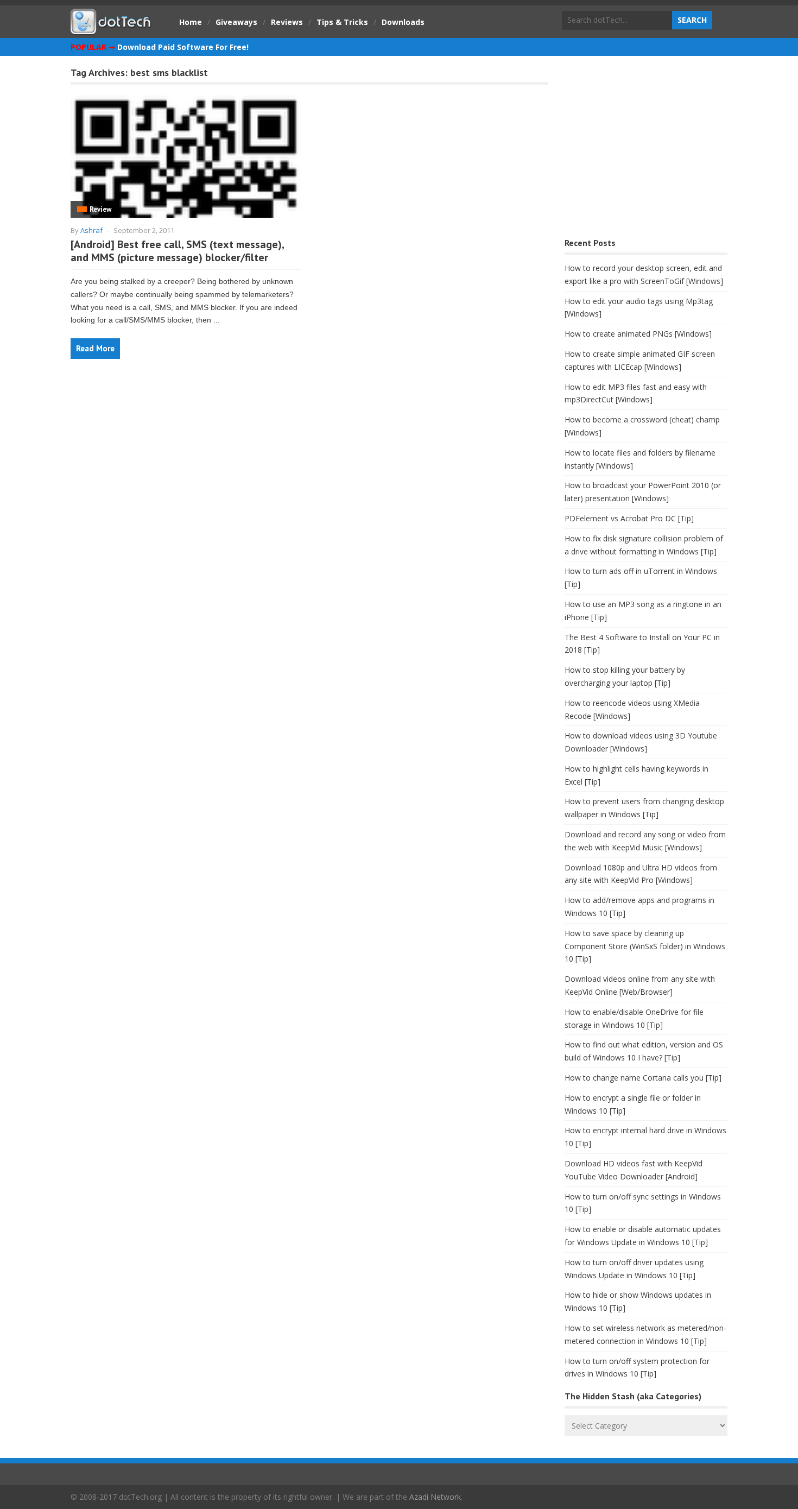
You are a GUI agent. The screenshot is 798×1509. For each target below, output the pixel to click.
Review (100, 209)
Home (190, 22)
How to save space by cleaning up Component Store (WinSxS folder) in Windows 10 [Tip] (645, 946)
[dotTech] (111, 28)
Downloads (403, 22)
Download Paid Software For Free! (183, 47)
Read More (95, 348)
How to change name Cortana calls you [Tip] (643, 1077)
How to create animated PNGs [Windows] (638, 334)
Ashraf (91, 230)
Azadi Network (435, 1497)
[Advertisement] (646, 149)
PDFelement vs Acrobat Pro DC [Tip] (629, 518)
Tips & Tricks (342, 22)
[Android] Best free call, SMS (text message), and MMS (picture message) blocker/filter (177, 250)
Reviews (287, 22)
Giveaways (236, 22)
